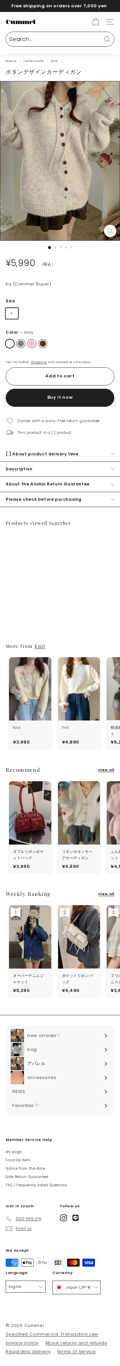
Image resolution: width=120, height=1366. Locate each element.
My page (14, 1151)
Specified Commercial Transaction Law (52, 1334)
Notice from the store (25, 1168)
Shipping (39, 362)
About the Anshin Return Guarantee (48, 484)
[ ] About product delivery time (42, 454)
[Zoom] (110, 231)
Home (11, 61)
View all (106, 770)
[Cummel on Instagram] (63, 1217)
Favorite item (18, 1160)
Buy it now (60, 397)
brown (43, 343)
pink (32, 343)
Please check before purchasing (44, 499)
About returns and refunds (76, 1343)
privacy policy (22, 1343)
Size (10, 301)
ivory (10, 343)
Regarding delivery (28, 1351)
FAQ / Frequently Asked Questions (36, 1185)
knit (54, 61)
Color (19, 332)
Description (19, 469)
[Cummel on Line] (75, 1217)
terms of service (76, 1351)
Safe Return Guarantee (27, 1176)
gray (21, 343)
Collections (34, 61)
